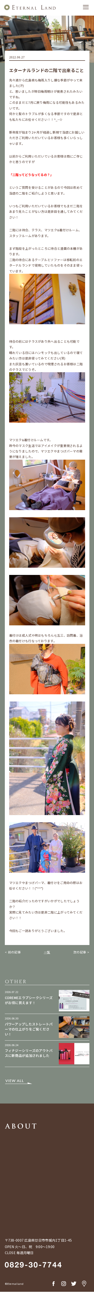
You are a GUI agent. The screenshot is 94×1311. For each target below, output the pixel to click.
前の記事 (14, 952)
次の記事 (79, 952)
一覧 (47, 952)
